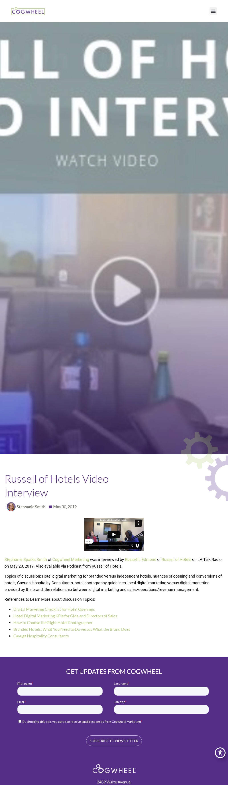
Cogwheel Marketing (70, 559)
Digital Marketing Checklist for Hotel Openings (54, 609)
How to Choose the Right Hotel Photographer (52, 622)
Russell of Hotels (176, 559)
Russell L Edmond (140, 559)
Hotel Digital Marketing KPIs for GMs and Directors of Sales (65, 615)
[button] (213, 11)
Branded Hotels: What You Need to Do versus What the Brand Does (71, 629)
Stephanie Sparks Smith (25, 559)
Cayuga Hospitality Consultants (41, 635)
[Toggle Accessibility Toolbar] (220, 752)
